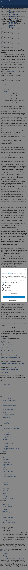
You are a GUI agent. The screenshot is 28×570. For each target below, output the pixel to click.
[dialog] (14, 285)
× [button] (25, 269)
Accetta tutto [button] (14, 297)
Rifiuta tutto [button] (14, 293)
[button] (14, 300)
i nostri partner (8, 273)
